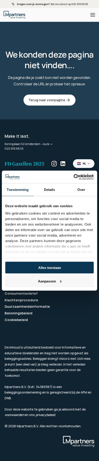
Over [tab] (81, 190)
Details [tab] (49, 190)
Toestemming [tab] (18, 190)
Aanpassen (47, 281)
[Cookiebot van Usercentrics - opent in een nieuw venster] (73, 177)
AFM (84, 392)
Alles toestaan (49, 268)
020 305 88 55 (14, 149)
